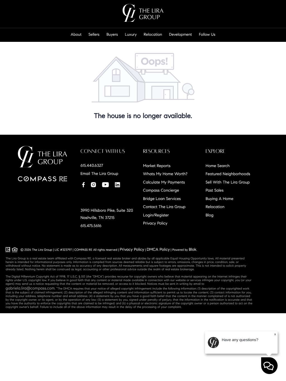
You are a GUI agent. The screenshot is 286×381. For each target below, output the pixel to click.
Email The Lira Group (99, 173)
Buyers (112, 34)
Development (180, 34)
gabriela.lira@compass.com (30, 288)
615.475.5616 (90, 225)
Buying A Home (219, 198)
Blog (209, 215)
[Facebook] (83, 184)
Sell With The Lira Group (228, 182)
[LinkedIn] (117, 184)
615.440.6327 (91, 165)
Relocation (153, 34)
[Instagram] (93, 184)
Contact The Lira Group (164, 206)
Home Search (218, 165)
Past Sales (214, 190)
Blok (192, 249)
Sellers (94, 34)
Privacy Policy (155, 223)
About (76, 34)
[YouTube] (105, 184)
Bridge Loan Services (162, 198)
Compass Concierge (161, 190)
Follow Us (207, 34)
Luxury (131, 34)
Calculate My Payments (164, 182)
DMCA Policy (158, 249)
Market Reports (156, 165)
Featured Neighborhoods (228, 173)
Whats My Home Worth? (165, 173)
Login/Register (156, 215)
